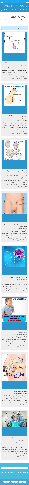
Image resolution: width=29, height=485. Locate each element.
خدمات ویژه (14, 76)
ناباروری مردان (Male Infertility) (18, 277)
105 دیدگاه (12, 239)
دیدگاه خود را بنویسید (17, 78)
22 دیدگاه (12, 404)
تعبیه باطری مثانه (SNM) (20, 391)
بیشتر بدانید (20, 76)
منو (2, 2)
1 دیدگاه (20, 186)
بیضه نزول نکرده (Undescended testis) (16, 63)
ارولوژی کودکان (22, 332)
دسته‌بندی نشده (13, 456)
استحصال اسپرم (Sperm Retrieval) (17, 171)
